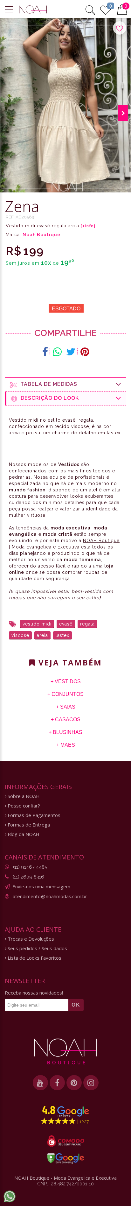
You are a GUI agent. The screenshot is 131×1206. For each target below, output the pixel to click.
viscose (20, 635)
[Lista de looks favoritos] (105, 9)
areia (42, 635)
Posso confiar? (23, 806)
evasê (65, 623)
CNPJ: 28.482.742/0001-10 (65, 1184)
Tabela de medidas (47, 384)
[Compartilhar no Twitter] (71, 352)
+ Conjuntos (65, 694)
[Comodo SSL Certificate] (65, 1141)
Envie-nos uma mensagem (41, 886)
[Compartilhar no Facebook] (45, 352)
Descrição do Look (48, 398)
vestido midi (37, 623)
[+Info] (88, 226)
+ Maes (65, 745)
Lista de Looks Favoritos (33, 958)
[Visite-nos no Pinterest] (74, 1082)
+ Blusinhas (65, 732)
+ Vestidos (66, 681)
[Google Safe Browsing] (65, 1158)
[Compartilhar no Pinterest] (85, 352)
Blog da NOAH (22, 834)
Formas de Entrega (28, 825)
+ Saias (65, 707)
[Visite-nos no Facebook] (57, 1082)
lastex (62, 635)
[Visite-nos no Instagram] (91, 1082)
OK (76, 1005)
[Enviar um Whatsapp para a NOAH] (9, 1196)
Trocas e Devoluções (30, 939)
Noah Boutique (41, 234)
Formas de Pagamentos (33, 815)
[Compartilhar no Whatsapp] (57, 352)
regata (87, 623)
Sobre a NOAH (23, 796)
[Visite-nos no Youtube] (40, 1082)
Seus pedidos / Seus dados (36, 948)
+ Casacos (65, 719)
